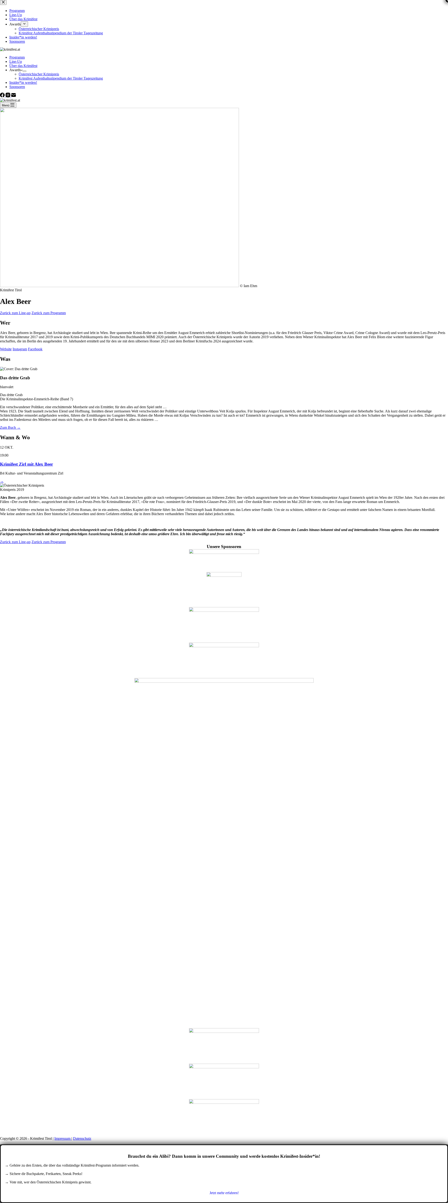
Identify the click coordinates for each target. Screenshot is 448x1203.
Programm (17, 57)
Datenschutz (82, 1138)
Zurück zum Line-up (15, 313)
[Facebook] (3, 96)
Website (6, 349)
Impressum (62, 1138)
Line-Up (15, 61)
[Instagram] (8, 96)
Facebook (35, 349)
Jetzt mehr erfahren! (224, 1193)
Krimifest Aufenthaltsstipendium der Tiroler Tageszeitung (61, 78)
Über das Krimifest (23, 66)
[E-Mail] (13, 96)
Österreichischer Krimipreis (39, 74)
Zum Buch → (10, 427)
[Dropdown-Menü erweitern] (24, 71)
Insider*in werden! (23, 82)
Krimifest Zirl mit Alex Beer (26, 464)
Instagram (20, 349)
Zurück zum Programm (49, 313)
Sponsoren (17, 87)
